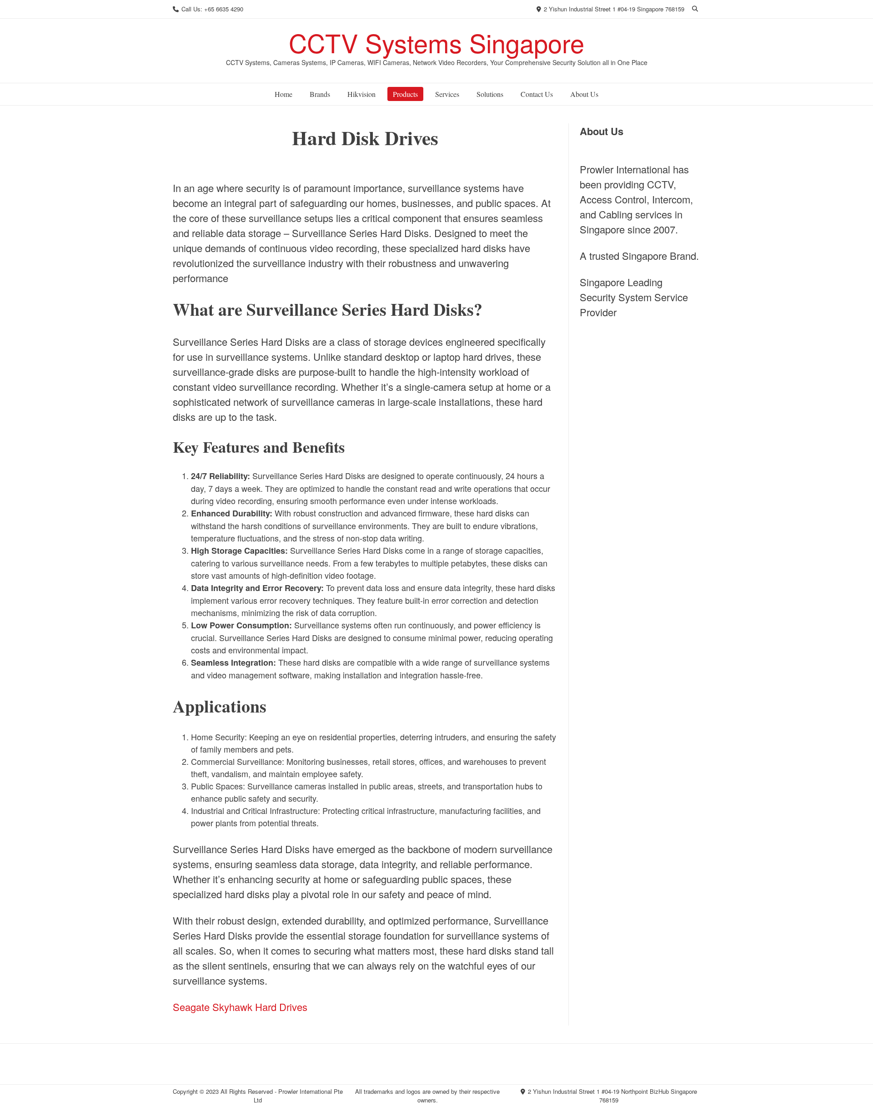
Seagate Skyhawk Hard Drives (240, 1007)
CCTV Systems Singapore (436, 42)
